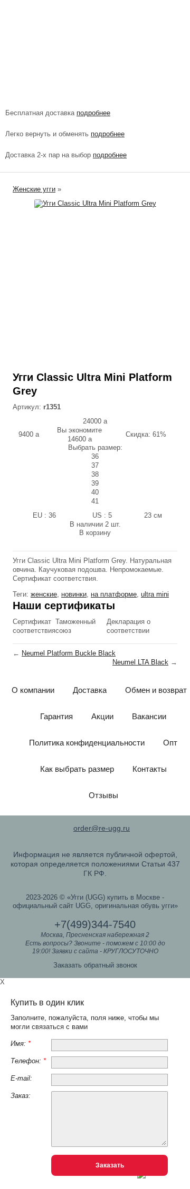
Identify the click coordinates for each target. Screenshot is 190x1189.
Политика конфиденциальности (87, 742)
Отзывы (103, 795)
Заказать (110, 1165)
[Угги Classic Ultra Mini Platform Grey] (95, 203)
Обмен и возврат (156, 690)
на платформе (114, 594)
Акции (102, 716)
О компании (33, 690)
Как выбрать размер (77, 768)
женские (44, 594)
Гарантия (56, 716)
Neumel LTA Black (140, 662)
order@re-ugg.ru (101, 828)
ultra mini (155, 594)
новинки (74, 594)
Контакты (149, 768)
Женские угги (34, 189)
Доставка (90, 690)
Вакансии (149, 716)
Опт (170, 742)
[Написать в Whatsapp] (141, 1176)
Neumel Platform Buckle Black (69, 653)
